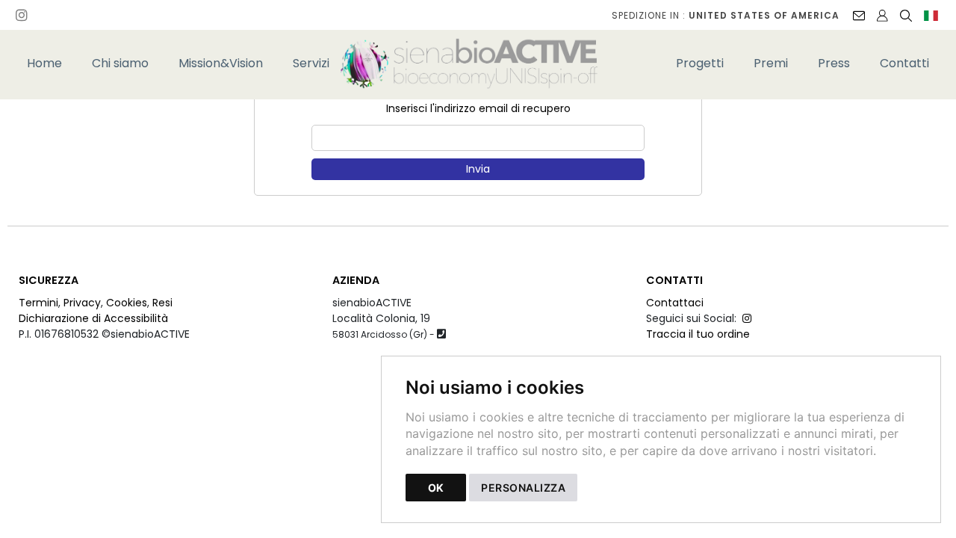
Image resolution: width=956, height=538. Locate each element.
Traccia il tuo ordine (698, 334)
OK (436, 487)
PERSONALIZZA (523, 487)
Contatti (904, 63)
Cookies (126, 302)
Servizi (311, 63)
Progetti (700, 63)
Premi (771, 63)
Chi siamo (120, 63)
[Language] (931, 15)
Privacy (82, 302)
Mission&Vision (221, 63)
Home (44, 63)
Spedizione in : (725, 15)
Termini (38, 302)
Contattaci (675, 302)
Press (834, 63)
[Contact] (859, 15)
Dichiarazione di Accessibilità (93, 318)
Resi (162, 302)
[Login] (882, 15)
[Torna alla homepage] (478, 63)
